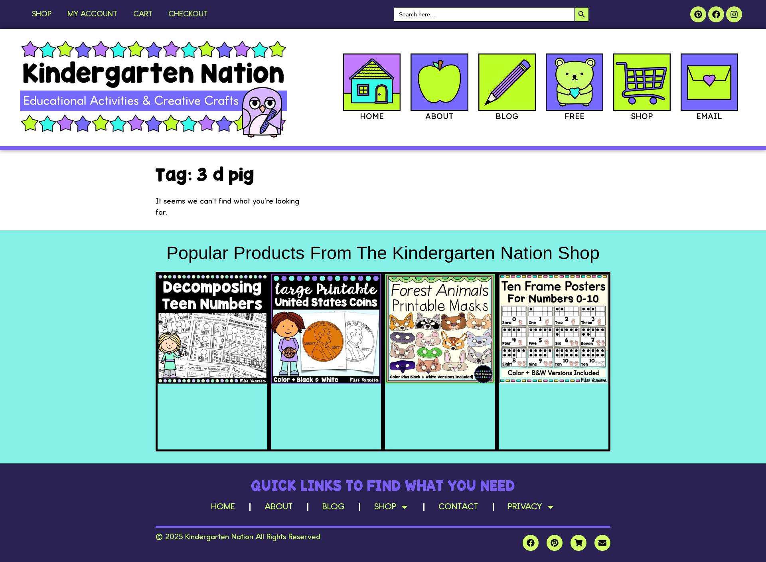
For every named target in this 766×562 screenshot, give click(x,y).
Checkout (188, 14)
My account (92, 14)
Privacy (525, 507)
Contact (458, 507)
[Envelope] (602, 543)
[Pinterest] (698, 14)
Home (223, 507)
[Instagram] (734, 14)
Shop (41, 14)
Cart (142, 14)
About (279, 507)
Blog (333, 507)
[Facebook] (716, 14)
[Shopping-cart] (578, 543)
